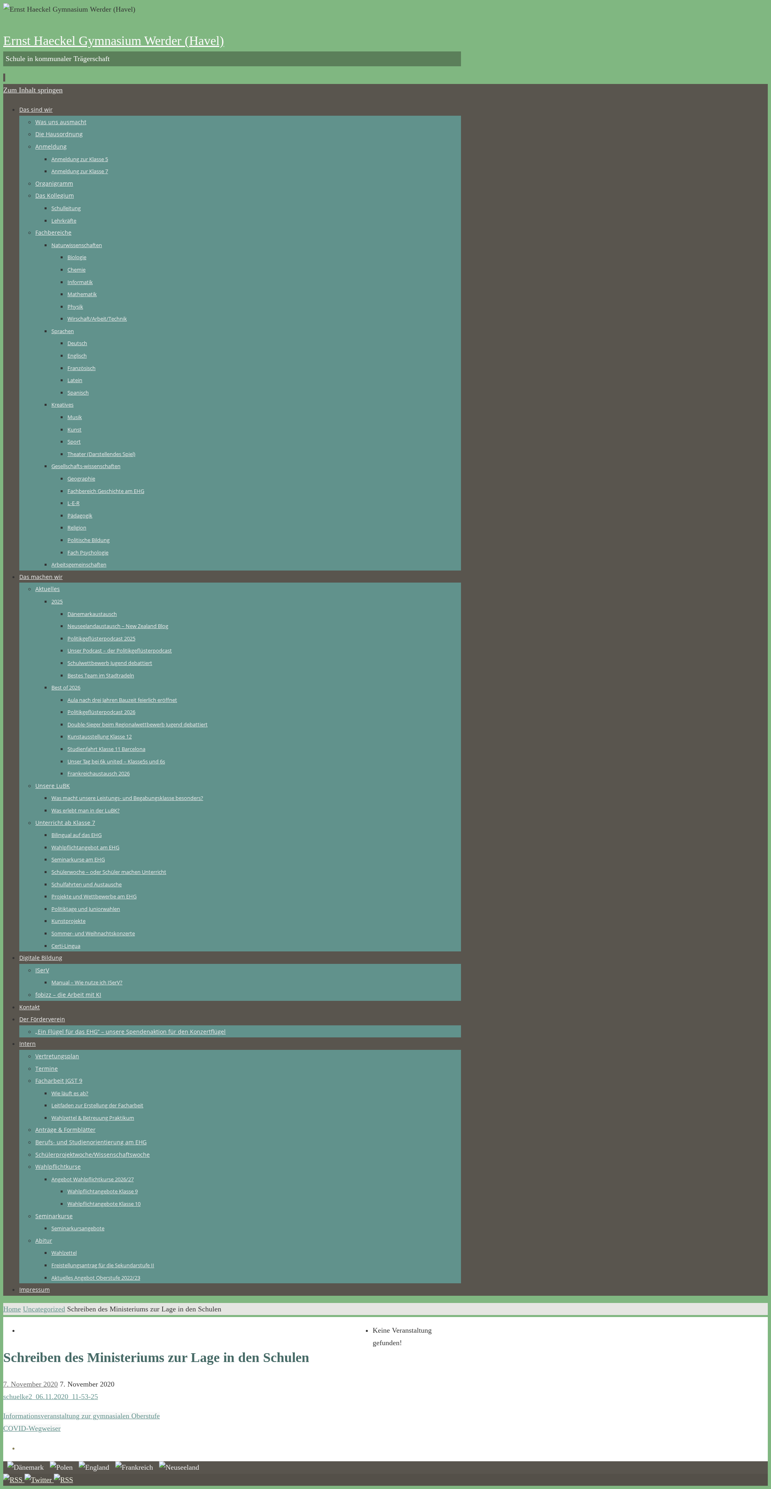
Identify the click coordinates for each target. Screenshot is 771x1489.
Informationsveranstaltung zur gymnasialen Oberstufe (81, 1416)
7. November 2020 (30, 1384)
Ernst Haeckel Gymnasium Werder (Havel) (113, 40)
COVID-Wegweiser (32, 1428)
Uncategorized (44, 1309)
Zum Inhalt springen (33, 90)
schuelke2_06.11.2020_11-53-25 (50, 1397)
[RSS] (13, 1480)
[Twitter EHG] (39, 1480)
